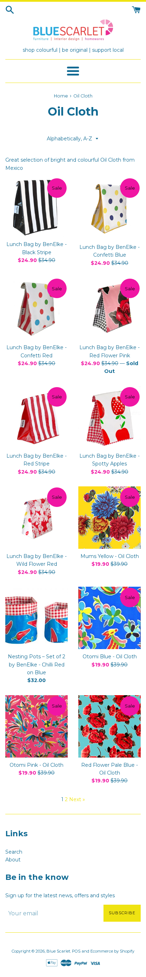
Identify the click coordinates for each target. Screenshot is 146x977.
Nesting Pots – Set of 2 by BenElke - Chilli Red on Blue (36, 664)
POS (76, 951)
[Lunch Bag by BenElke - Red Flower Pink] (109, 309)
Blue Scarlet (58, 951)
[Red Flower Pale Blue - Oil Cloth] (109, 726)
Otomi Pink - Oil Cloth (36, 765)
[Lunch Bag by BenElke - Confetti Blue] (109, 208)
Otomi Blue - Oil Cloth (110, 656)
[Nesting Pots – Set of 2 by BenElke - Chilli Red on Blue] (36, 618)
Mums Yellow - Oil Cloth (109, 556)
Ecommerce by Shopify (112, 951)
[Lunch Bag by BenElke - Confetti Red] (36, 309)
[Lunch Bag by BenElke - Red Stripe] (36, 417)
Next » (77, 799)
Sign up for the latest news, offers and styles (60, 895)
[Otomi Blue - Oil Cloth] (109, 618)
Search (13, 852)
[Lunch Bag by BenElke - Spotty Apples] (109, 417)
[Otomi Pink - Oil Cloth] (36, 726)
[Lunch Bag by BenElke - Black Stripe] (36, 207)
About (13, 859)
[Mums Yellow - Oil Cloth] (109, 517)
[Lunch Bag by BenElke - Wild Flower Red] (36, 517)
